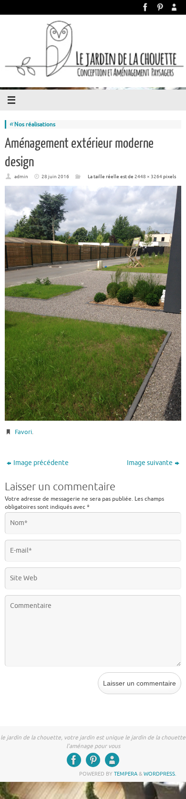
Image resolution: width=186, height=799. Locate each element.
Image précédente (41, 463)
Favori (23, 432)
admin (21, 176)
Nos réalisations (32, 124)
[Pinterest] (160, 7)
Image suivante (150, 463)
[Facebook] (145, 7)
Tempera (125, 773)
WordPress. (160, 773)
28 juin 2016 (55, 176)
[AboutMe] (174, 7)
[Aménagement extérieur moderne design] (93, 303)
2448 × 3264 (148, 176)
